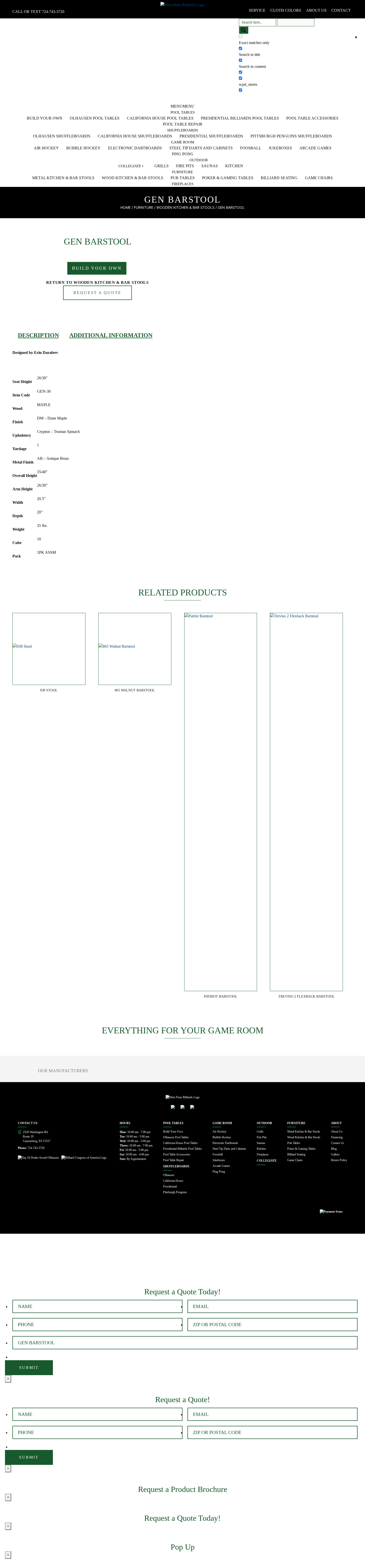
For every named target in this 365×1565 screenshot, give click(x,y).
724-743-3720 (53, 11)
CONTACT (341, 10)
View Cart (14, 1261)
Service (257, 10)
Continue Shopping (51, 1261)
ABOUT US (316, 10)
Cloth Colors (285, 10)
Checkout (87, 1261)
